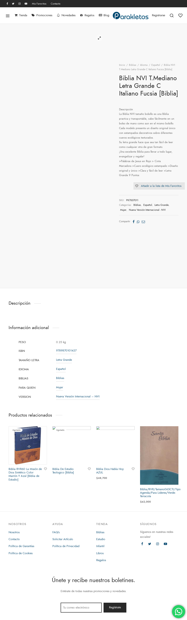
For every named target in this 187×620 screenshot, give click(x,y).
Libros (100, 553)
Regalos (89, 15)
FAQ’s (56, 532)
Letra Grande (161, 205)
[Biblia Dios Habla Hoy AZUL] (115, 445)
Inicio (122, 65)
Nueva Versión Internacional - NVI (147, 210)
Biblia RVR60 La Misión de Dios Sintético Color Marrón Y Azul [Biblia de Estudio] (25, 474)
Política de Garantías (21, 546)
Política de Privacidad (65, 546)
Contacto (55, 3)
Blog (106, 15)
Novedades (68, 15)
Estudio (100, 539)
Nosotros (14, 532)
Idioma (144, 65)
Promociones (44, 15)
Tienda (23, 15)
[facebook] (7, 4)
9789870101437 (66, 351)
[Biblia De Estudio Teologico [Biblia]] (71, 445)
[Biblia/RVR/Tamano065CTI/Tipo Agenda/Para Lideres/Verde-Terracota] (159, 455)
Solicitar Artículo (62, 539)
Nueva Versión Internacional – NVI (78, 396)
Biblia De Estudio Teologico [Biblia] (63, 471)
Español (155, 65)
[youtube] (26, 4)
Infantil (100, 546)
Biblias (132, 65)
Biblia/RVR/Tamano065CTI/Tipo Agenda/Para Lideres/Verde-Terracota (160, 492)
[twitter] (13, 4)
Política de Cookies (21, 553)
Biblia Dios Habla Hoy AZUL (110, 471)
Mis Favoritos (39, 3)
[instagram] (19, 4)
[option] (28, 454)
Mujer (123, 210)
